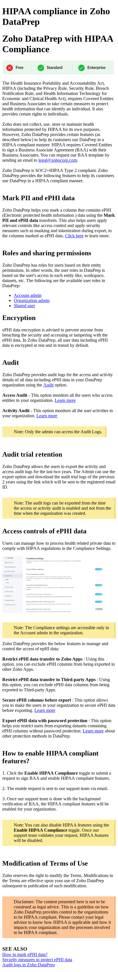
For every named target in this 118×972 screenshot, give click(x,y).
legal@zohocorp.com (57, 160)
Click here (74, 235)
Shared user (24, 305)
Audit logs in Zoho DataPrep (28, 964)
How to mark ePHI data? (25, 954)
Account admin (28, 295)
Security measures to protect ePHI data (37, 959)
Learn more (65, 400)
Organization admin (32, 300)
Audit (48, 384)
